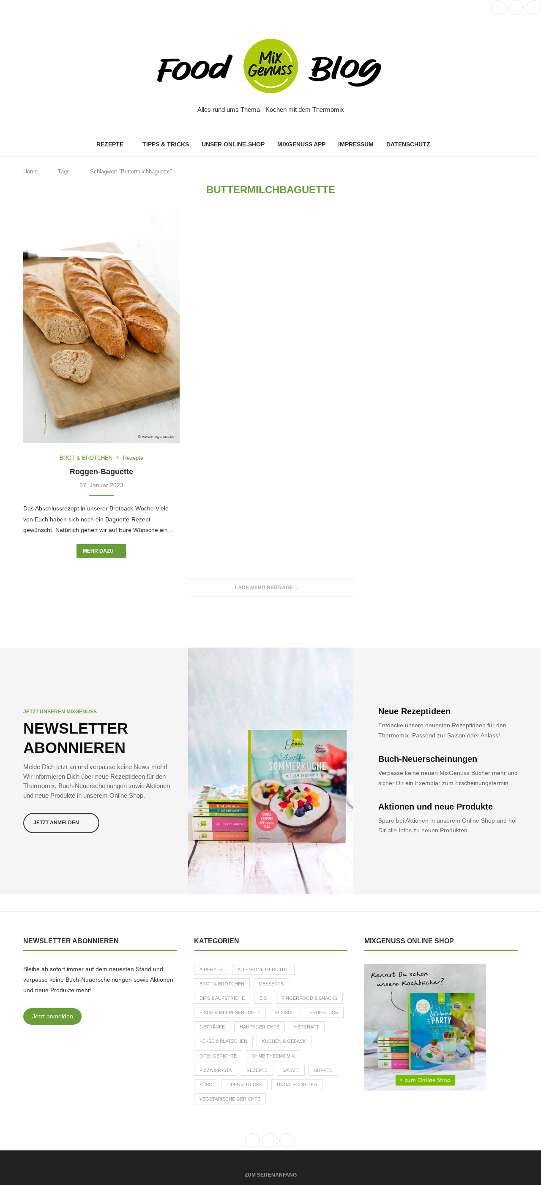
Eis (263, 998)
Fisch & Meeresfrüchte (229, 1012)
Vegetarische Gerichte (229, 1098)
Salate (290, 1070)
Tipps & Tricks (165, 144)
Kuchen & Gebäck (284, 1041)
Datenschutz (408, 144)
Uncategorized (297, 1084)
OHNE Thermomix (273, 1055)
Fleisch (285, 1012)
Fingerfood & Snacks (309, 998)
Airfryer (211, 969)
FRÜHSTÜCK (323, 1012)
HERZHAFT (306, 1026)
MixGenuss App (301, 144)
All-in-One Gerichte (263, 969)
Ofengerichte (218, 1055)
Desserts (271, 983)
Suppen (323, 1070)
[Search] (441, 144)
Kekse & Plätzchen (223, 1041)
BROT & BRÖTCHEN (221, 983)
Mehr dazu (98, 551)
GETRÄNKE (212, 1026)
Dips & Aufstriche (222, 998)
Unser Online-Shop (233, 144)
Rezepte (109, 144)
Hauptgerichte (259, 1026)
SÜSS (205, 1084)
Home (30, 171)
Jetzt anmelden (52, 1016)
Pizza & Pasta (215, 1070)
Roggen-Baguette (101, 471)
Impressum (356, 144)
